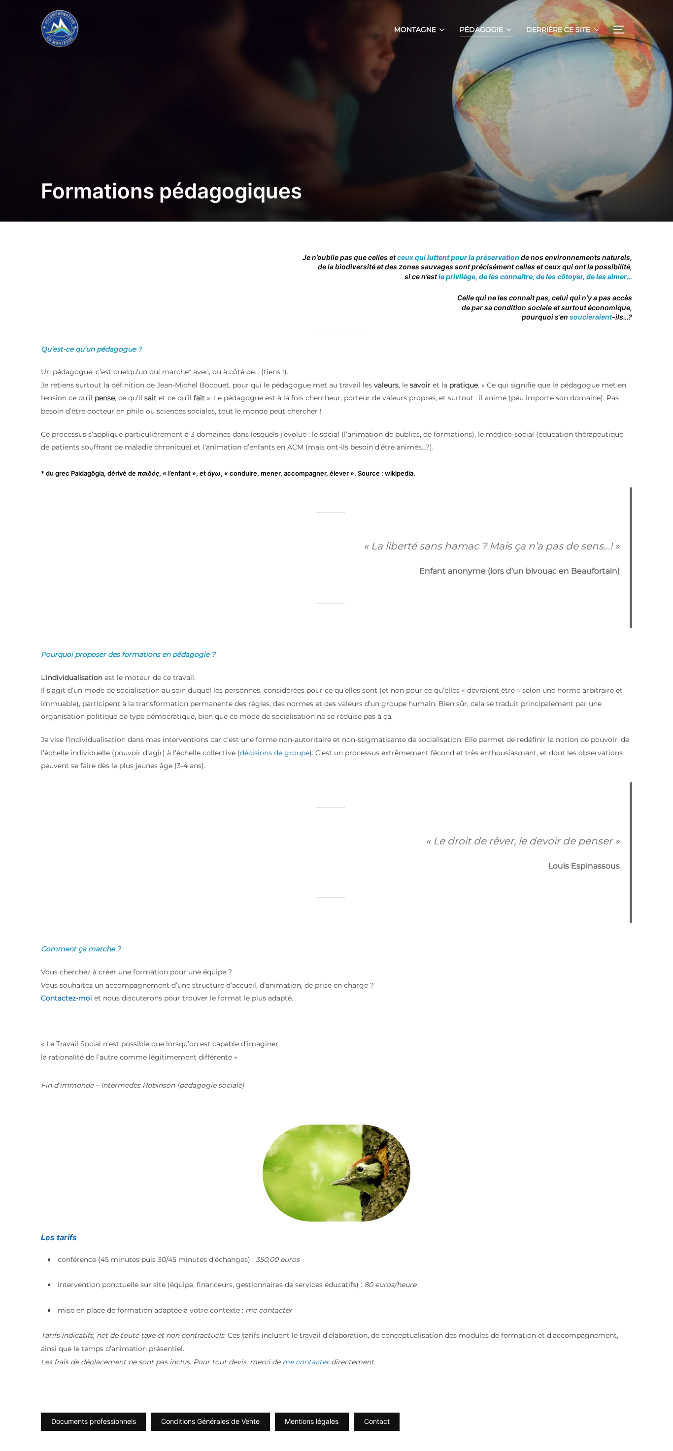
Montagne (415, 29)
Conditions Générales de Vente (210, 1421)
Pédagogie (481, 29)
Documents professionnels (93, 1421)
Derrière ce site (558, 29)
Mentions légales (311, 1421)
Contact (377, 1421)
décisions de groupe (274, 752)
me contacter (305, 1361)
